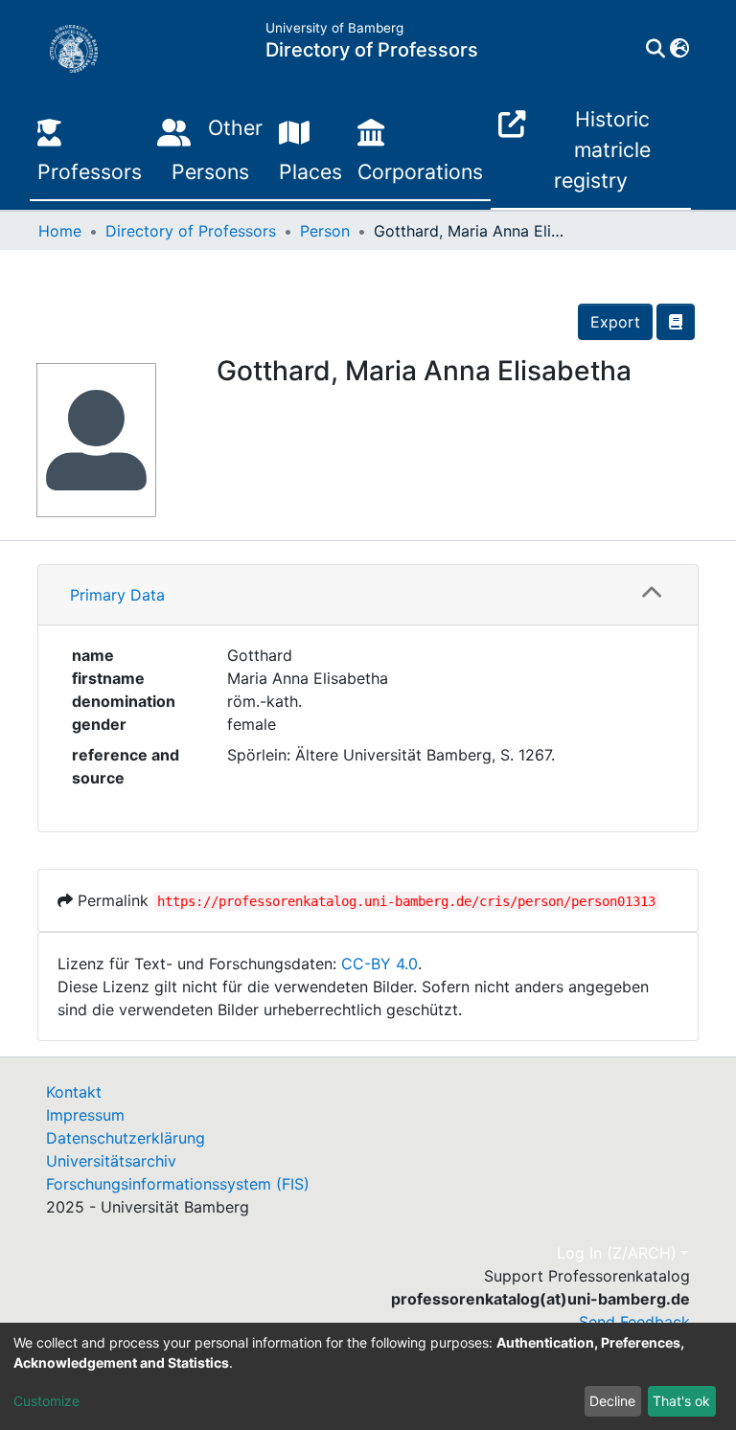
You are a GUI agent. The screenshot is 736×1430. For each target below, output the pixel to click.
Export (615, 321)
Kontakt (74, 1091)
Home (59, 230)
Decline (612, 1401)
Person (325, 230)
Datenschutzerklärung (125, 1137)
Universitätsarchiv (111, 1160)
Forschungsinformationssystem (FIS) (178, 1183)
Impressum (85, 1114)
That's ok (681, 1401)
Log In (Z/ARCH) (617, 1252)
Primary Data (117, 594)
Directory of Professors (190, 230)
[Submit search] (655, 48)
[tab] (368, 595)
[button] (679, 48)
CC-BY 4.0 (379, 963)
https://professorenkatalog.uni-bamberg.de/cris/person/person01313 (406, 901)
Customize (46, 1401)
